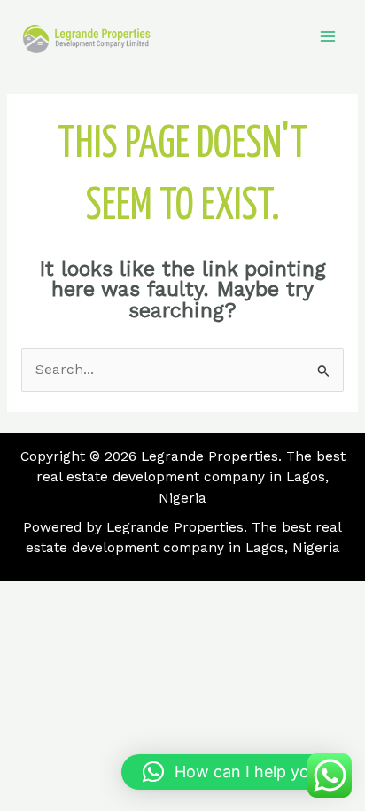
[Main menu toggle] (328, 37)
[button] (234, 772)
